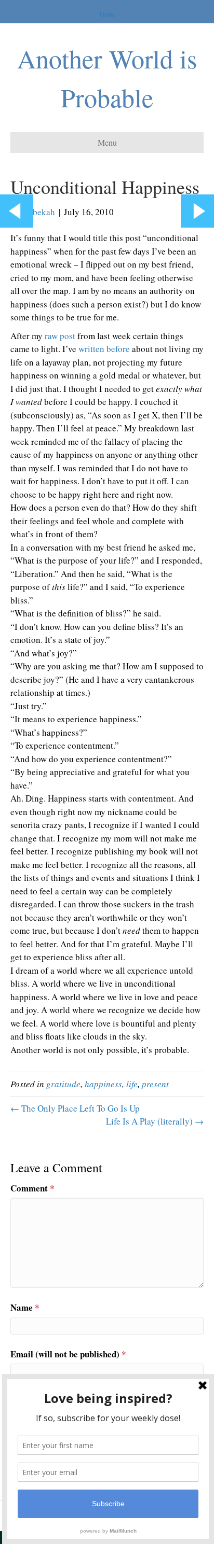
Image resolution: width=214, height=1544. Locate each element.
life (132, 1084)
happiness (103, 1084)
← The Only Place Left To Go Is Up (75, 1108)
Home (107, 14)
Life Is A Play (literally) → (155, 1121)
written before (104, 349)
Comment (32, 1188)
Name (24, 1307)
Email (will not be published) (68, 1354)
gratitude (63, 1084)
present (155, 1084)
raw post (60, 336)
